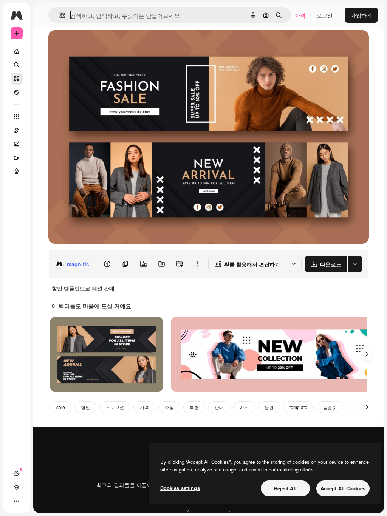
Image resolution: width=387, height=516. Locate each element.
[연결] (17, 474)
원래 (92, 44)
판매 (219, 407)
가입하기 (361, 15)
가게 (244, 407)
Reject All (285, 488)
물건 (269, 407)
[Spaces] (17, 130)
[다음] (366, 354)
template (298, 407)
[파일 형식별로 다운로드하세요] (354, 264)
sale (60, 407)
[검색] (17, 65)
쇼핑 (169, 407)
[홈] (17, 51)
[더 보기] (17, 501)
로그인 (325, 15)
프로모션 (115, 407)
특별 (194, 407)
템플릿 (330, 407)
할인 (85, 407)
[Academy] (17, 487)
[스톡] (17, 79)
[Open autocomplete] (59, 15)
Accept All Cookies (342, 488)
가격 (300, 15)
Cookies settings (180, 487)
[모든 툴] (17, 117)
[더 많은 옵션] (197, 264)
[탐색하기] (17, 92)
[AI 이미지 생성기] (17, 144)
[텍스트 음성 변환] (17, 171)
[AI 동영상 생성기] (17, 157)
